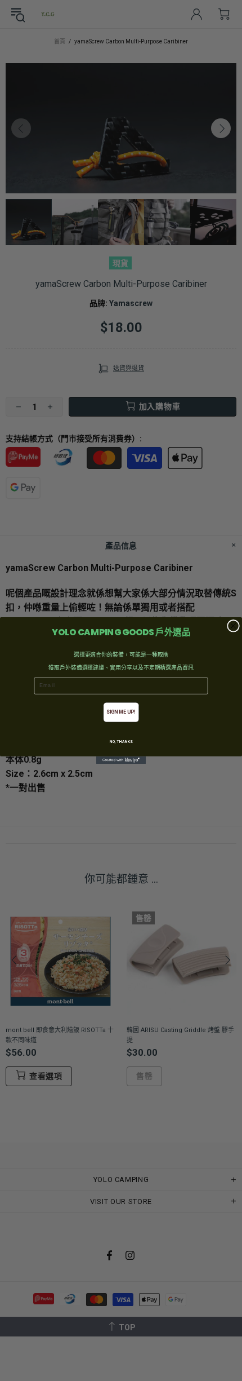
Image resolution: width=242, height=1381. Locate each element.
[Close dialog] (233, 625)
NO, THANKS (121, 742)
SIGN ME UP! (120, 712)
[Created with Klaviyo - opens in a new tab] (121, 760)
